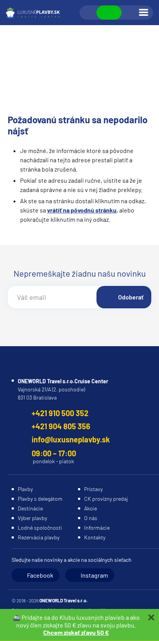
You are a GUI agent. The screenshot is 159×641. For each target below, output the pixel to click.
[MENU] (143, 12)
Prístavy (93, 489)
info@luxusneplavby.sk (71, 439)
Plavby (25, 489)
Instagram (94, 575)
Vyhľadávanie (88, 13)
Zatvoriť (151, 617)
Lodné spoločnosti (40, 527)
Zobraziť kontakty (109, 12)
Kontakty (94, 537)
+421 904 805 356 (61, 426)
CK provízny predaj (106, 498)
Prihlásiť (129, 13)
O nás (90, 518)
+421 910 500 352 (60, 413)
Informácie (97, 527)
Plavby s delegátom (40, 498)
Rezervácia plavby (38, 537)
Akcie (90, 508)
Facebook (40, 575)
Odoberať (131, 297)
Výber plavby (32, 518)
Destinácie (30, 508)
